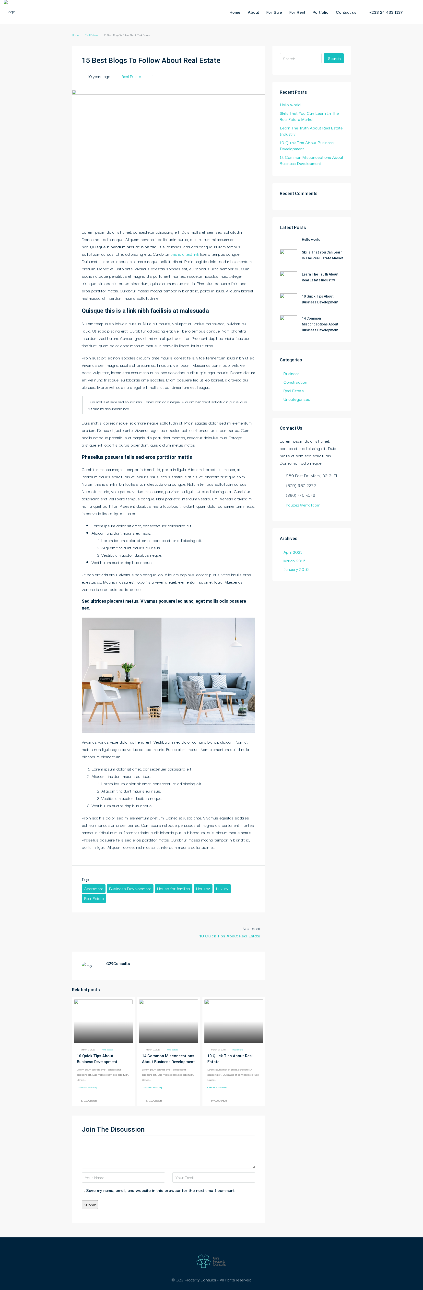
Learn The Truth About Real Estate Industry (311, 130)
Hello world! (290, 104)
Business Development (130, 888)
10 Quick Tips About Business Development (307, 145)
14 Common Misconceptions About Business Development (311, 160)
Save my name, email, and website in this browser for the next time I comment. (160, 1190)
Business (291, 373)
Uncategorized (296, 399)
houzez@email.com (303, 504)
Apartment (93, 888)
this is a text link (185, 254)
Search (334, 58)
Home (235, 12)
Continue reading (87, 1087)
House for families (173, 888)
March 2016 (294, 560)
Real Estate (91, 35)
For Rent (297, 12)
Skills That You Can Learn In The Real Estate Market (309, 116)
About (253, 12)
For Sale (274, 12)
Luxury (222, 888)
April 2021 (292, 552)
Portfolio (321, 12)
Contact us (346, 12)
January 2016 (296, 569)
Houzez (203, 888)
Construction (295, 382)
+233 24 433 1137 (385, 12)
